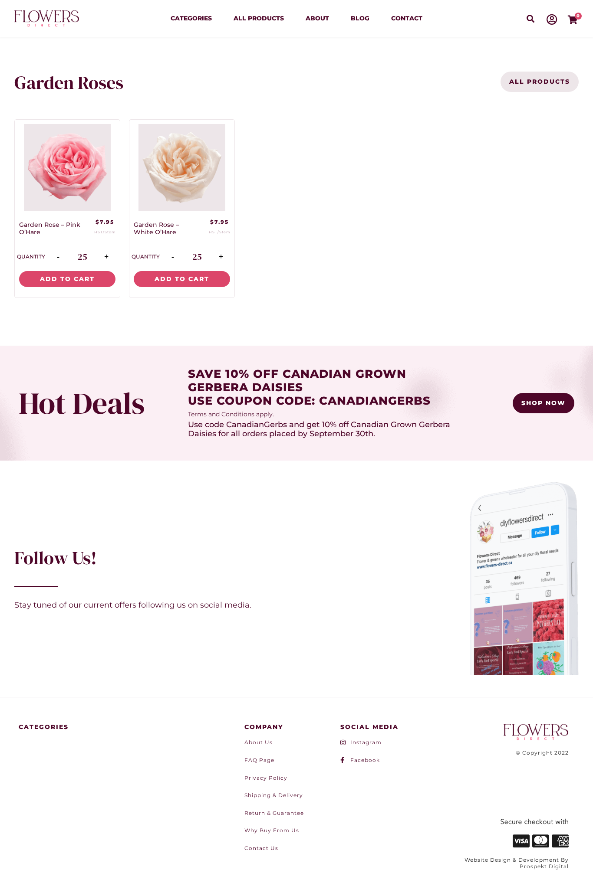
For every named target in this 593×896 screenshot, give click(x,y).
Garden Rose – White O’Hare (156, 228)
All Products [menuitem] (259, 18)
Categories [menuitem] (191, 18)
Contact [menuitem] (406, 18)
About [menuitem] (317, 18)
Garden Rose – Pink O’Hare (49, 228)
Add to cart (67, 279)
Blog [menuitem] (360, 18)
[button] (530, 18)
